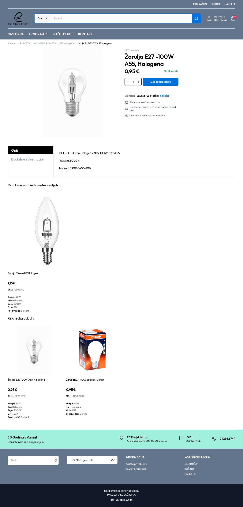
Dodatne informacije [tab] (27, 159)
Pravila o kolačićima (121, 494)
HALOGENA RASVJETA (44, 43)
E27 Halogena (66, 43)
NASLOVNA (16, 34)
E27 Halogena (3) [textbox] (90, 460)
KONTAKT (85, 34)
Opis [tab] (14, 150)
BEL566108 (143, 95)
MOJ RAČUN (200, 4)
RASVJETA (25, 43)
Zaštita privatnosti (136, 464)
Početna (12, 43)
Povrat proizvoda (135, 469)
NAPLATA (230, 4)
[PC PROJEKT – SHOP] (18, 18)
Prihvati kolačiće (121, 499)
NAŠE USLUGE (63, 34)
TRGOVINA (36, 34)
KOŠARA (215, 4)
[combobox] (92, 460)
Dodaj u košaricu (160, 81)
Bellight (164, 96)
